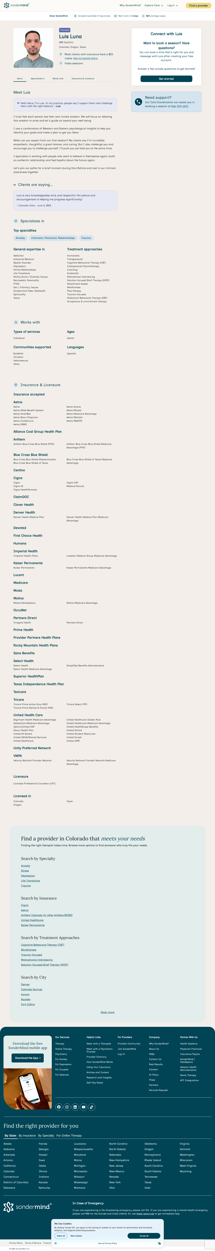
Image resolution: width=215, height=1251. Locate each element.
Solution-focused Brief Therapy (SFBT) (44, 964)
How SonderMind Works (100, 1062)
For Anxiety (61, 1059)
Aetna (24, 910)
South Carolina (154, 1165)
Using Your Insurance (98, 1067)
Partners (153, 1085)
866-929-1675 (179, 106)
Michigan (80, 1165)
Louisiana (80, 1143)
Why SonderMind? (130, 5)
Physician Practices (191, 1049)
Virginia (184, 1143)
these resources (145, 1213)
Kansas (43, 1182)
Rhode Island (153, 1160)
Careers (153, 1069)
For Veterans (62, 1074)
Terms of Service (33, 1243)
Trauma (26, 885)
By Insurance (27, 1135)
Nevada (114, 1176)
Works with (58, 78)
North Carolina (118, 1143)
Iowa (42, 1160)
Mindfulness (28, 949)
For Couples (61, 1069)
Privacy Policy (16, 1243)
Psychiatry (61, 1054)
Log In (121, 1054)
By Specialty (46, 1135)
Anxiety (25, 865)
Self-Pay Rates (95, 1082)
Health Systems (188, 1043)
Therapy (59, 1043)
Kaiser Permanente (33, 925)
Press (152, 1079)
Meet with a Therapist (99, 1043)
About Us (154, 1049)
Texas (148, 1182)
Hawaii (43, 1154)
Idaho (42, 1165)
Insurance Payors (190, 1054)
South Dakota (153, 1171)
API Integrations (189, 1080)
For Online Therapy (69, 1135)
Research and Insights (99, 1077)
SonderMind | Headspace (187, 1060)
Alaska (8, 1143)
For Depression (63, 1064)
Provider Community (129, 1043)
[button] (28, 1058)
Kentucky (44, 1187)
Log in (171, 5)
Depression (28, 875)
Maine (78, 1160)
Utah (147, 1187)
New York (115, 1182)
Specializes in (37, 78)
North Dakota (117, 1149)
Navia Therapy (188, 1075)
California (10, 1165)
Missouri (79, 1176)
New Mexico (116, 1171)
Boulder (26, 999)
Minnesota (80, 1171)
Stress (25, 870)
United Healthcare (32, 920)
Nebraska (115, 1154)
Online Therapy (63, 1049)
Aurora (25, 994)
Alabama (9, 1149)
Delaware (9, 1187)
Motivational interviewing (37, 959)
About (20, 78)
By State (10, 1135)
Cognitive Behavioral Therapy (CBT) (42, 944)
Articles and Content (98, 1072)
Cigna (24, 905)
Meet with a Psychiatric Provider (100, 1050)
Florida (43, 1143)
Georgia (44, 1149)
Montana (79, 1187)
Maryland (80, 1154)
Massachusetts (83, 1149)
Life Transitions (30, 880)
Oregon (149, 1149)
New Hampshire (119, 1160)
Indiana (44, 1176)
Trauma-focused (31, 954)
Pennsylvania (153, 1154)
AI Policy (154, 1074)
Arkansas (9, 1154)
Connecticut (11, 1176)
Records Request (158, 1090)
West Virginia (188, 1165)
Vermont (185, 1149)
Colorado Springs (31, 989)
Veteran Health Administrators (188, 1068)
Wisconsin (186, 1160)
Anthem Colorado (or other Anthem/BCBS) (47, 915)
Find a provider (198, 5)
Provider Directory (96, 1056)
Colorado (9, 1171)
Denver (25, 984)
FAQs (151, 1054)
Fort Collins (28, 1004)
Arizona (8, 1160)
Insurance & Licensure (83, 78)
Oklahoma (151, 1143)
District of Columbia (16, 1182)
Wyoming (185, 1171)
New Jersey (116, 1165)
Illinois (43, 1171)
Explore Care (152, 5)
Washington (187, 1154)
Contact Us (155, 1059)
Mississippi (81, 1182)
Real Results (156, 1064)
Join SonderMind (127, 1049)
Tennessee (151, 1176)
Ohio (112, 1187)
